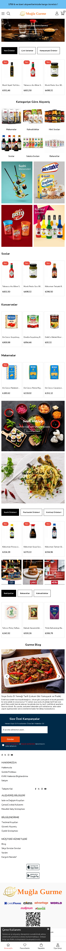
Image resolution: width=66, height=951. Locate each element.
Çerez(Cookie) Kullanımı (12, 804)
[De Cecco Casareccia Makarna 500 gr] (54, 372)
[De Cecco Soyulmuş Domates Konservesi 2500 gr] (11, 321)
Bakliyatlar (9, 593)
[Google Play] (33, 875)
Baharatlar (25, 593)
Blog (4, 844)
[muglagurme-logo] (33, 891)
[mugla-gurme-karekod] (33, 919)
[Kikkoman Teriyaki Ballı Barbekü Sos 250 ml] (54, 270)
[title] (16, 182)
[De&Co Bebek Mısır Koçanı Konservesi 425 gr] (54, 321)
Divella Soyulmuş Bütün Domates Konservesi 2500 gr (33, 337)
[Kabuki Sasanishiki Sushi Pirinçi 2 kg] (33, 612)
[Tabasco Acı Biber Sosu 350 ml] (33, 69)
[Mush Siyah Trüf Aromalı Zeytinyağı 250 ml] (11, 69)
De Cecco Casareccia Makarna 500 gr (54, 388)
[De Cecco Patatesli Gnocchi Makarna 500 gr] (11, 372)
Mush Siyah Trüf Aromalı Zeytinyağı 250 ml (11, 85)
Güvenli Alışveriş (9, 826)
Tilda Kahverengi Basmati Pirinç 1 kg (54, 628)
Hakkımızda (7, 767)
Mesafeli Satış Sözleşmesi (13, 809)
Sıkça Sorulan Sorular (11, 848)
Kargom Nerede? (9, 857)
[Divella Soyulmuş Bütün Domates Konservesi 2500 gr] (33, 321)
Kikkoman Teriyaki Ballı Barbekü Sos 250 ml (54, 286)
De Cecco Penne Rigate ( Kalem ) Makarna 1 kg (33, 388)
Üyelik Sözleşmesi (10, 831)
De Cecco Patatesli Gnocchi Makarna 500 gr (11, 388)
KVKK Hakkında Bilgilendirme (15, 776)
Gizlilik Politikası (9, 772)
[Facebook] (2, 755)
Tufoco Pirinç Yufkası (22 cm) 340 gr (11, 628)
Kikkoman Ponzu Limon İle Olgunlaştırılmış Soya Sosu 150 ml (11, 547)
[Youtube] (12, 755)
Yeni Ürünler (9, 50)
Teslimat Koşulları (10, 822)
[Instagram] (8, 755)
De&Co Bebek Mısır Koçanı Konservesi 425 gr (54, 337)
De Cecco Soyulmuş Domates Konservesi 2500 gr (11, 337)
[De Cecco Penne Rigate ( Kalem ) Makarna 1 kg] (33, 372)
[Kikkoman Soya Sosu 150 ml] (33, 531)
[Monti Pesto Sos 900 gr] (54, 69)
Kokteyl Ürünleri (53, 512)
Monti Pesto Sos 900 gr (54, 85)
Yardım (5, 852)
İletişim (5, 780)
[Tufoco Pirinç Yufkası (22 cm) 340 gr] (11, 612)
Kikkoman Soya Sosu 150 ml (33, 547)
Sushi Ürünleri (10, 512)
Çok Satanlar (27, 50)
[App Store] (33, 867)
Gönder (10, 739)
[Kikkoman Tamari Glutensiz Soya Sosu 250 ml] (54, 531)
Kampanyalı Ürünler (48, 50)
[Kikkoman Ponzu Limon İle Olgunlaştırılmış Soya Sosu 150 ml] (11, 531)
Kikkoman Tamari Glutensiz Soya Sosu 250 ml (54, 547)
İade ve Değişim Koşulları (13, 800)
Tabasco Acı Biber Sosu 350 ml (33, 85)
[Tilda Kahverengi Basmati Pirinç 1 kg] (54, 612)
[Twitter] (5, 755)
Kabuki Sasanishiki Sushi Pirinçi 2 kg (33, 628)
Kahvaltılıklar (42, 593)
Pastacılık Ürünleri (31, 512)
